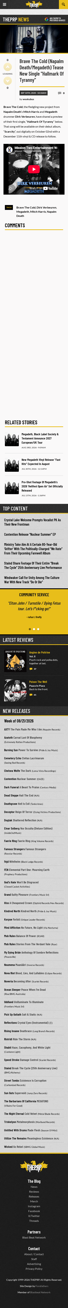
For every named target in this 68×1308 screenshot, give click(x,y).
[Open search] (63, 4)
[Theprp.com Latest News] (34, 1166)
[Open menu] (4, 4)
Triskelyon (10, 1122)
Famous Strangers (14, 849)
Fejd (6, 861)
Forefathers (42, 1286)
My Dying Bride (12, 952)
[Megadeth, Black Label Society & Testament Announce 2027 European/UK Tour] (12, 439)
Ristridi (8, 1039)
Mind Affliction (12, 927)
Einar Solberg (12, 828)
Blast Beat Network (34, 1237)
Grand (7, 894)
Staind (7, 1068)
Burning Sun (11, 750)
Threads (34, 1220)
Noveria (8, 981)
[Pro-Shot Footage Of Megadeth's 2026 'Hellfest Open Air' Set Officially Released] (12, 487)
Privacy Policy (34, 1268)
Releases (34, 1196)
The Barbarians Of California (20, 1101)
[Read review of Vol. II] (15, 661)
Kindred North (12, 911)
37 (35, 669)
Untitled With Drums (15, 1130)
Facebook (34, 1211)
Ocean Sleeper (12, 989)
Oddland (8, 1002)
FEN (6, 870)
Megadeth (22, 211)
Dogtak (8, 820)
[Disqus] (34, 281)
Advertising (34, 1263)
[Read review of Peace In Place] (15, 690)
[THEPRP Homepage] (34, 4)
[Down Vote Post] (7, 81)
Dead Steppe (11, 795)
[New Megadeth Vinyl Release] (12, 465)
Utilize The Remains (15, 1138)
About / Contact (34, 1254)
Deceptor (9, 812)
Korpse (8, 919)
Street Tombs (11, 1080)
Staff (34, 1259)
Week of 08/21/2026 (18, 720)
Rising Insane (11, 1031)
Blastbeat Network (40, 1292)
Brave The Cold (26, 207)
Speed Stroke (11, 1060)
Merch (34, 1201)
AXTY (7, 729)
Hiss (6, 903)
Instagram (34, 1206)
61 (35, 694)
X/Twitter (34, 1215)
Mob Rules (10, 936)
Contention (10, 779)
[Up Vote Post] (7, 67)
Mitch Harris (38, 211)
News (34, 1186)
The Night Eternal (14, 1113)
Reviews (34, 1191)
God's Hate (10, 882)
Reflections (10, 1022)
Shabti (7, 1047)
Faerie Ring (10, 841)
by (27, 99)
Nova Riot (9, 973)
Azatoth (8, 737)
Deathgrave (10, 804)
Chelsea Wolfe (12, 770)
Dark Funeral (11, 787)
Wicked (8, 1146)
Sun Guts (9, 1093)
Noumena (9, 965)
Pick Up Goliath (12, 1014)
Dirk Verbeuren (46, 207)
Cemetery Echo (12, 758)
